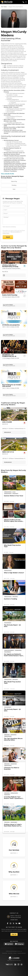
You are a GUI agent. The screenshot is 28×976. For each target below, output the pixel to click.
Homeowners (15, 493)
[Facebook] (7, 923)
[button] (25, 251)
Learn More (13, 853)
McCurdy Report (7, 622)
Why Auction (15, 596)
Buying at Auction (7, 493)
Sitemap (14, 953)
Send (8, 237)
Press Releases (7, 651)
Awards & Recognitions (9, 650)
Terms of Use (10, 953)
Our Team (4, 6)
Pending (14, 185)
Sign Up (14, 934)
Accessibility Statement (21, 953)
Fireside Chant (13, 763)
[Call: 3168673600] (23, 2)
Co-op (14, 491)
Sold (14, 189)
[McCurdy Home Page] (7, 2)
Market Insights (14, 822)
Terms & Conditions (15, 231)
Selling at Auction (7, 491)
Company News (18, 650)
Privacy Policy (6, 233)
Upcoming (14, 181)
